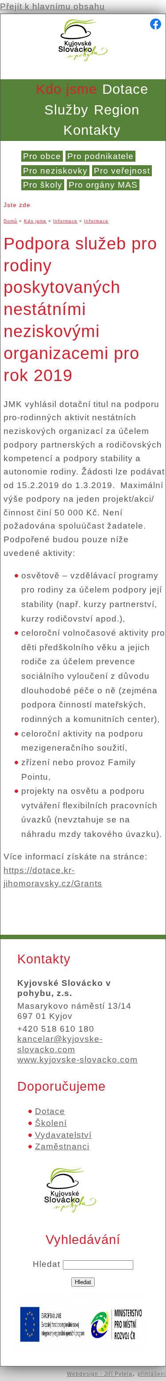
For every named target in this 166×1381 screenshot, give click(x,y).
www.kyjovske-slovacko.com (77, 1059)
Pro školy (42, 184)
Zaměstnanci (62, 1146)
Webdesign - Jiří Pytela (99, 1374)
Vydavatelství (63, 1135)
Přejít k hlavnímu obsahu (52, 6)
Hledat (48, 1264)
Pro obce (42, 156)
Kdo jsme (66, 89)
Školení (51, 1123)
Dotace (125, 89)
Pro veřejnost (122, 170)
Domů (10, 220)
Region (116, 110)
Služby (66, 110)
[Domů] (83, 63)
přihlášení (152, 1374)
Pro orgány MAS (103, 184)
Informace (65, 220)
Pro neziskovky (55, 170)
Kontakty (92, 130)
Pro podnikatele (100, 156)
